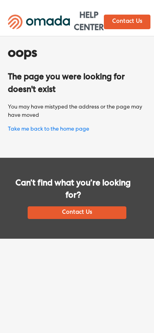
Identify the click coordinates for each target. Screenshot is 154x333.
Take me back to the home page (48, 129)
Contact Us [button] (127, 22)
